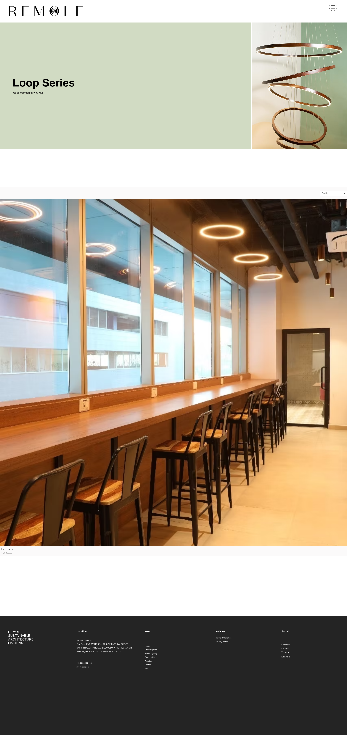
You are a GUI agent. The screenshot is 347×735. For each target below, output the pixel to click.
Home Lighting (151, 653)
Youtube (285, 652)
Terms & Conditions (224, 638)
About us (148, 661)
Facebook (285, 644)
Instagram (285, 648)
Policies (220, 631)
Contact (148, 665)
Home (147, 646)
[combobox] (333, 193)
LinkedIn (285, 657)
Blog (147, 668)
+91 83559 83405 (84, 663)
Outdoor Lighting (152, 657)
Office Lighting (151, 650)
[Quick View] (173, 372)
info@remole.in (82, 667)
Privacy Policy (222, 642)
